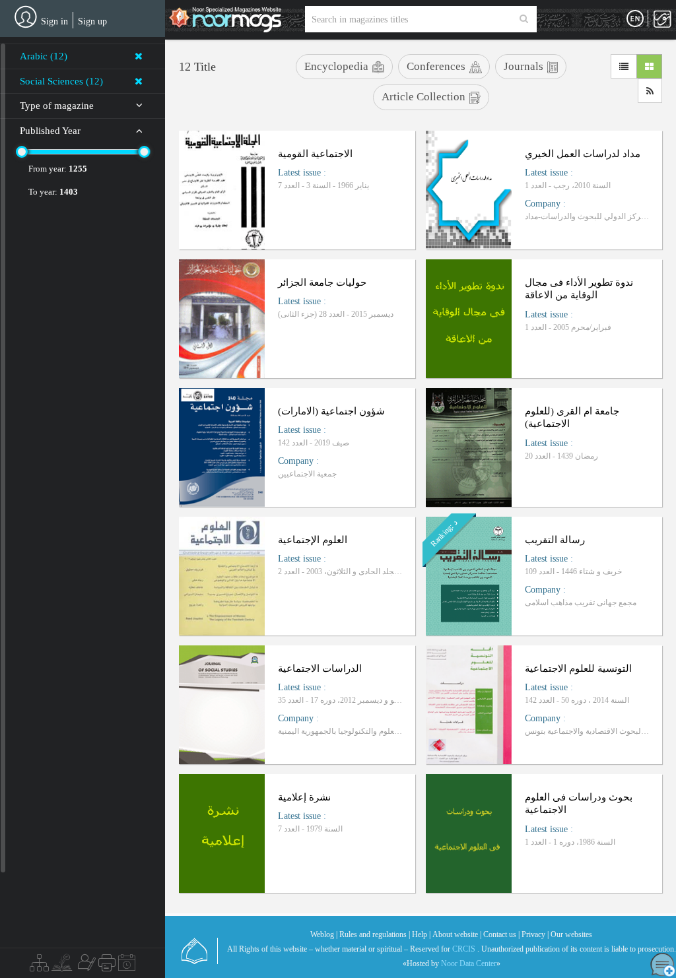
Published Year (50, 130)
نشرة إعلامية (304, 797)
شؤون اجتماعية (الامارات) (331, 411)
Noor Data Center (468, 963)
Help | (421, 934)
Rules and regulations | (374, 934)
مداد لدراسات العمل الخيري (582, 153)
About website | (456, 934)
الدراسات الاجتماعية (320, 668)
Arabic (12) (43, 56)
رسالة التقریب (555, 540)
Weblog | (323, 934)
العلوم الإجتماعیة (312, 540)
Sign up (92, 21)
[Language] (635, 19)
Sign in (54, 21)
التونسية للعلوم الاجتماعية (578, 668)
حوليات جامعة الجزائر (322, 282)
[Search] (524, 19)
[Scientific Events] (126, 966)
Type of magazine (57, 105)
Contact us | (501, 934)
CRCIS (463, 949)
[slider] (22, 152)
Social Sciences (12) (61, 81)
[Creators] (85, 966)
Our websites (571, 934)
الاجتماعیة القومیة (315, 153)
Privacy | (535, 934)
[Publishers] (107, 966)
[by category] (39, 966)
